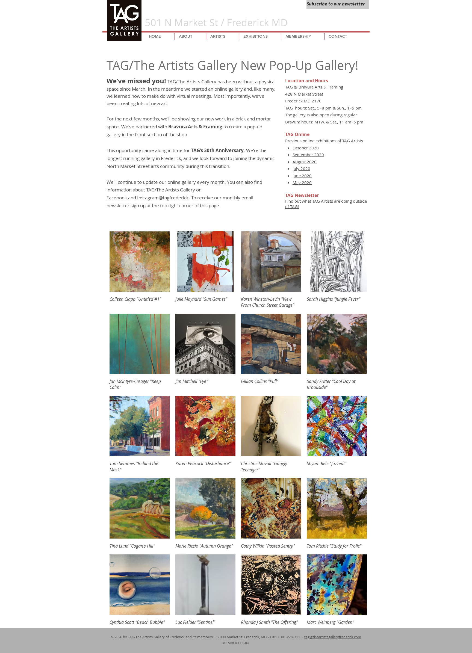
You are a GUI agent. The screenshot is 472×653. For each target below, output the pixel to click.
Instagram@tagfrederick (163, 197)
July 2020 (301, 168)
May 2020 (302, 182)
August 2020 (305, 161)
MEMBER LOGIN (236, 642)
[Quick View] (140, 261)
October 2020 (306, 147)
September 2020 (308, 154)
